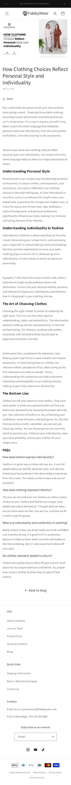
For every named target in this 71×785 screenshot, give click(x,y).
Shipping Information (19, 673)
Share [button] (10, 98)
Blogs (10, 651)
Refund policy (40, 772)
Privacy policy (55, 772)
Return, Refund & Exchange (22, 681)
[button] (7, 13)
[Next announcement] (64, 4)
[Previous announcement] (6, 4)
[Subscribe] (53, 737)
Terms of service (37, 777)
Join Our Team (15, 628)
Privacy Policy (14, 636)
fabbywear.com (23, 772)
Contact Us (13, 689)
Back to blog (37, 590)
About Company (16, 620)
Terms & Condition (17, 643)
